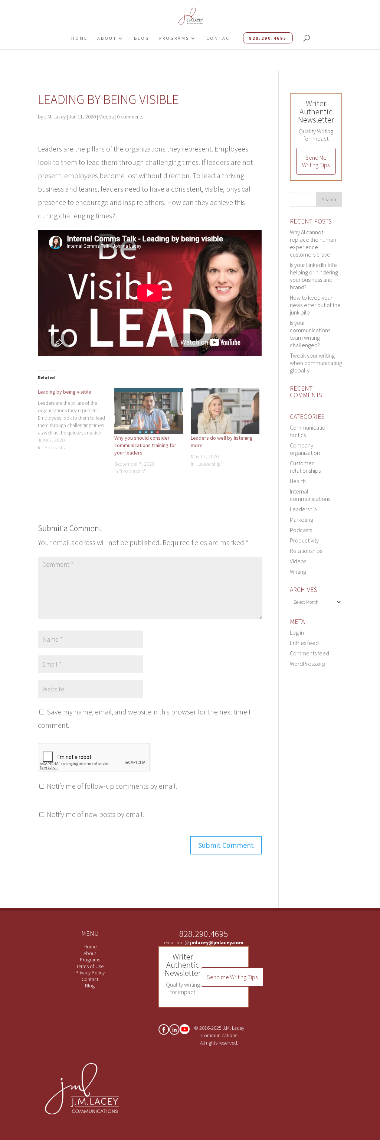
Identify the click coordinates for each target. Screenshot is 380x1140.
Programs (174, 38)
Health (298, 481)
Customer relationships (305, 466)
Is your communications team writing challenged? (310, 334)
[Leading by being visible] (76, 419)
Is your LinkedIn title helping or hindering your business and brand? (314, 276)
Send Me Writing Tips (316, 161)
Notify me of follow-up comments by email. (112, 786)
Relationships (306, 550)
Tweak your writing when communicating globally (316, 363)
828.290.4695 (268, 38)
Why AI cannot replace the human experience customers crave (313, 243)
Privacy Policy (90, 972)
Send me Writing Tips (232, 977)
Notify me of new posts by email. (95, 814)
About (107, 38)
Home (79, 38)
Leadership (303, 509)
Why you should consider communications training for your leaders (145, 445)
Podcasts (301, 530)
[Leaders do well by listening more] (225, 411)
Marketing (301, 519)
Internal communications (310, 495)
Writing (298, 571)
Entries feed (304, 642)
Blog (142, 38)
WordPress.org (307, 663)
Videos (106, 116)
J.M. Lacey (55, 116)
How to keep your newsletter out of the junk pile (315, 305)
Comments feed (309, 653)
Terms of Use (90, 966)
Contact (219, 38)
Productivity (304, 540)
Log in (297, 632)
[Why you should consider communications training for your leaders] (148, 411)
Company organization (305, 449)
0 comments (130, 116)
